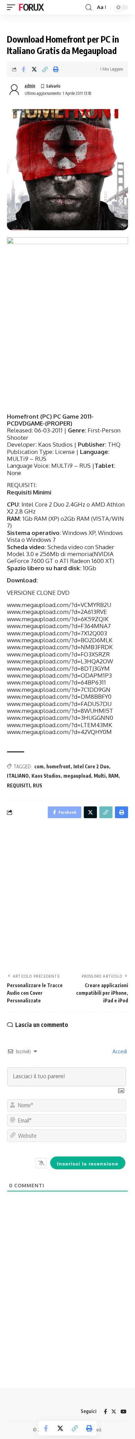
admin (30, 85)
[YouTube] (123, 1411)
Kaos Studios (46, 776)
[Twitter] (113, 1411)
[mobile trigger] (13, 7)
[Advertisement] (67, 897)
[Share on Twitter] (34, 69)
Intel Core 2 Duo (91, 766)
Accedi (119, 1051)
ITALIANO (18, 776)
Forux (31, 7)
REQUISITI (18, 785)
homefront (58, 766)
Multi (100, 776)
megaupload (77, 776)
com (39, 766)
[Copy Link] (45, 69)
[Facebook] (105, 1411)
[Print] (56, 69)
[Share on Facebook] (23, 69)
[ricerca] (88, 7)
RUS (37, 785)
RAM (113, 776)
